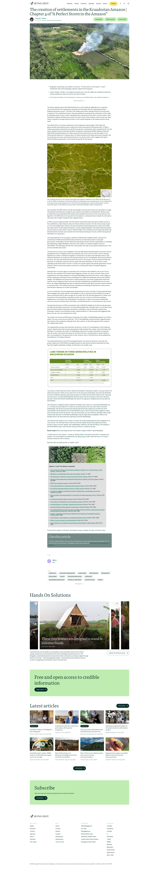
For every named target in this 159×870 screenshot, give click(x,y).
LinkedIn (109, 826)
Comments (98, 19)
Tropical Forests (90, 579)
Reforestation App (87, 834)
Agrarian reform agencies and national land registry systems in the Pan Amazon (74, 479)
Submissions (59, 839)
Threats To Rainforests (74, 579)
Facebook (110, 836)
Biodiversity (52, 573)
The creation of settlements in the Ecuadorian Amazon (66, 502)
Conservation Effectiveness (89, 839)
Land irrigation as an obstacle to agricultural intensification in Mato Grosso (73, 523)
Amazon (44, 20)
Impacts (58, 834)
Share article (110, 19)
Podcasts (84, 3)
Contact (58, 828)
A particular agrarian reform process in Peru (63, 499)
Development (105, 573)
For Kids (83, 828)
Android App (111, 850)
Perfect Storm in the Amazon (54, 20)
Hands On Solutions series (117, 653)
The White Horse (80, 436)
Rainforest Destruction (75, 576)
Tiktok (109, 839)
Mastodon (110, 847)
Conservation (82, 573)
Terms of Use (59, 842)
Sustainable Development (57, 579)
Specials (91, 3)
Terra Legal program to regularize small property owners (67, 486)
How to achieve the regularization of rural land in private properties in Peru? (73, 495)
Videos (76, 3)
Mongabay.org (85, 831)
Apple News (110, 852)
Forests (62, 576)
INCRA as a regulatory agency (59, 483)
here (81, 530)
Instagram (110, 828)
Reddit (109, 842)
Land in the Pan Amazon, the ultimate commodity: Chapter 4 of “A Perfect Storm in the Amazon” (76, 470)
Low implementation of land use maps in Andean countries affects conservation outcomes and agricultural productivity (77, 510)
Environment (53, 576)
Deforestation (94, 573)
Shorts (105, 3)
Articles (98, 3)
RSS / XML (110, 855)
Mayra (54, 560)
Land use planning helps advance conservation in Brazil (67, 507)
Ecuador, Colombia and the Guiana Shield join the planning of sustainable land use (75, 514)
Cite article (122, 19)
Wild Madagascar (86, 826)
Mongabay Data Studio (88, 842)
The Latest (33, 842)
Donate (113, 3)
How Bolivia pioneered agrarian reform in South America (67, 488)
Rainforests (88, 576)
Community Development (67, 573)
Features (69, 3)
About (57, 826)
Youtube (109, 831)
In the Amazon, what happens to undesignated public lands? (68, 518)
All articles (121, 706)
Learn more (40, 689)
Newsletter (39, 798)
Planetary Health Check (88, 836)
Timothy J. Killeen (40, 18)
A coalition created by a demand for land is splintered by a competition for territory (75, 491)
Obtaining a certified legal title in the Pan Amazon (65, 474)
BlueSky (109, 844)
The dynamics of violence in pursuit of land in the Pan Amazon (69, 476)
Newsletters (59, 836)
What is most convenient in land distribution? (63, 520)
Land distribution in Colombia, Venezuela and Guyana (66, 504)
